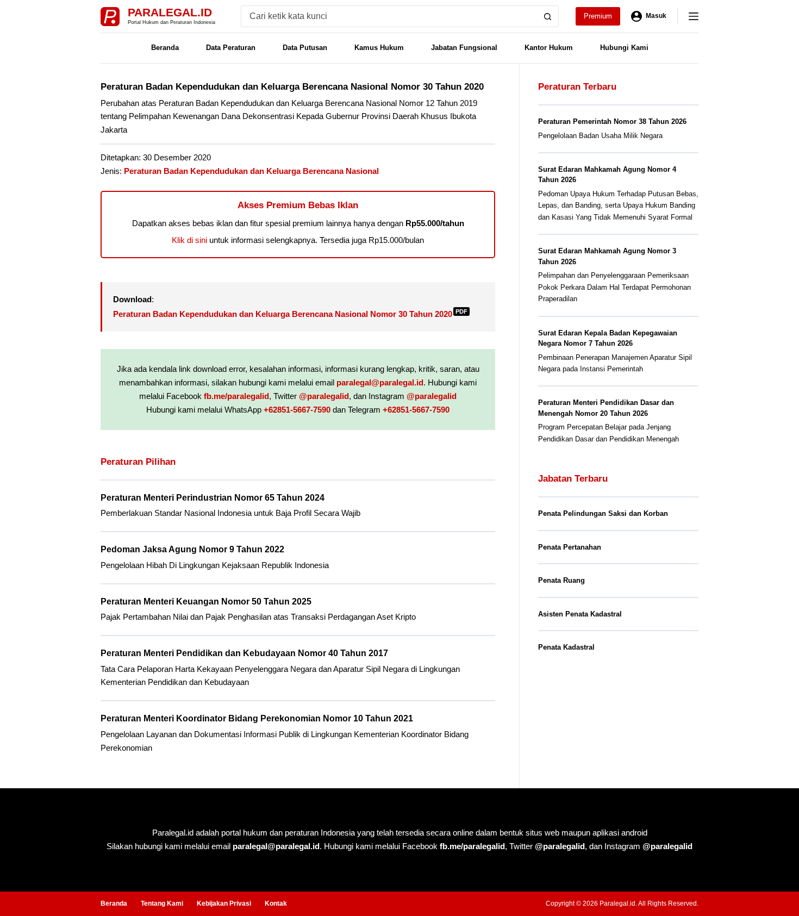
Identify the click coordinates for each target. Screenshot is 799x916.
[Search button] (548, 16)
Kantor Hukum (549, 47)
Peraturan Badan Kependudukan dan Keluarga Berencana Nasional (251, 171)
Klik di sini (189, 240)
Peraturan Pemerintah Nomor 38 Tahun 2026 (612, 121)
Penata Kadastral (566, 647)
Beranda (165, 47)
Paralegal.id (170, 12)
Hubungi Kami (624, 47)
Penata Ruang (561, 580)
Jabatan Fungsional (464, 47)
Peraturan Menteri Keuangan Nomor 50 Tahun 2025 (206, 601)
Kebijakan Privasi (224, 903)
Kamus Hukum (379, 47)
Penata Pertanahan (569, 547)
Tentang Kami (162, 903)
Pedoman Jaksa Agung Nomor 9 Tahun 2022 (192, 549)
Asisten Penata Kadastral (580, 614)
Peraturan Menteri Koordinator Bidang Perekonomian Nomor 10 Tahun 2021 (257, 718)
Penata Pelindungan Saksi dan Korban (603, 513)
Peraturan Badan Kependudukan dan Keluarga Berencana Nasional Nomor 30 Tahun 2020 (290, 314)
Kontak (276, 903)
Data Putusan (305, 47)
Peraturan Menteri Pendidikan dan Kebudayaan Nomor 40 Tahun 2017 (244, 653)
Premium (598, 16)
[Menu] (693, 16)
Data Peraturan (230, 47)
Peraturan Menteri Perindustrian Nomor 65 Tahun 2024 (212, 497)
